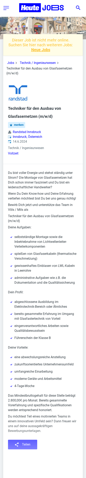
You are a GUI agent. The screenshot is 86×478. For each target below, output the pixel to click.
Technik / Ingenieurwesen (38, 63)
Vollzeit (13, 153)
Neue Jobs (40, 49)
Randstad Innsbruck (27, 132)
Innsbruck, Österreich (27, 137)
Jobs (10, 63)
